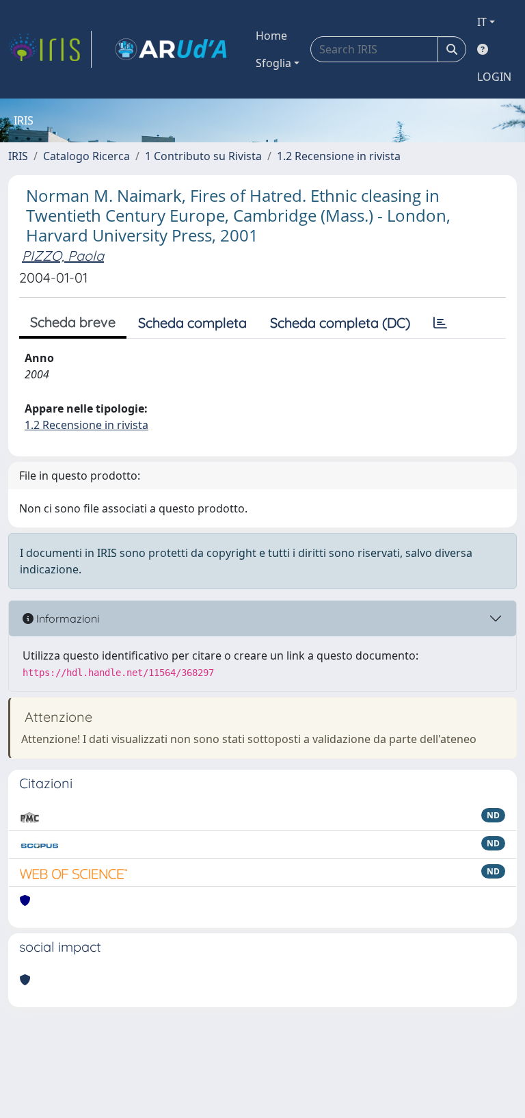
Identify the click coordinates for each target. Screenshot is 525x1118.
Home (271, 35)
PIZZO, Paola (63, 255)
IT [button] (482, 21)
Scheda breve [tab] (73, 321)
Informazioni (66, 618)
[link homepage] (50, 49)
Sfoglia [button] (273, 62)
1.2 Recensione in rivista (339, 156)
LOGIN (494, 76)
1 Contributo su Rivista (203, 156)
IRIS (18, 156)
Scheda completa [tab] (192, 322)
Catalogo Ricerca (86, 156)
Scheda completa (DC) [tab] (340, 322)
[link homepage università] (171, 49)
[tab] (440, 323)
